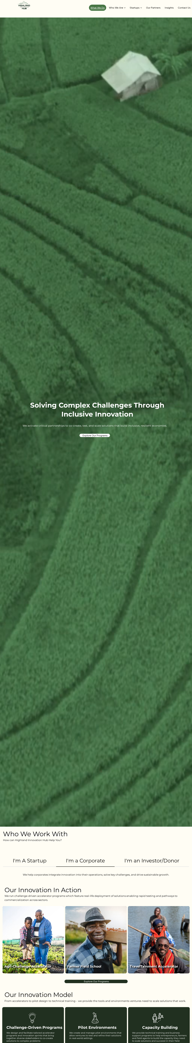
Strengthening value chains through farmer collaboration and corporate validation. (28, 958)
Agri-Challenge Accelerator (27, 966)
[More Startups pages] (141, 8)
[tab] (29, 861)
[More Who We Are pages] (125, 8)
